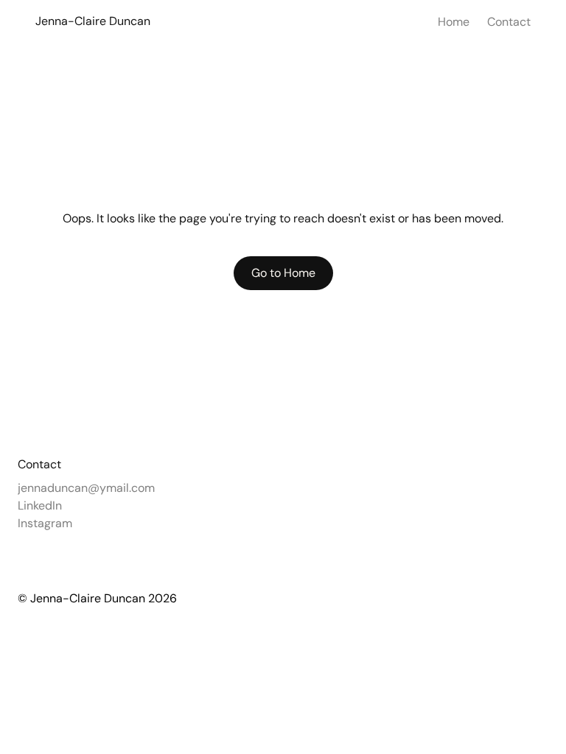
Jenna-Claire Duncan (92, 21)
